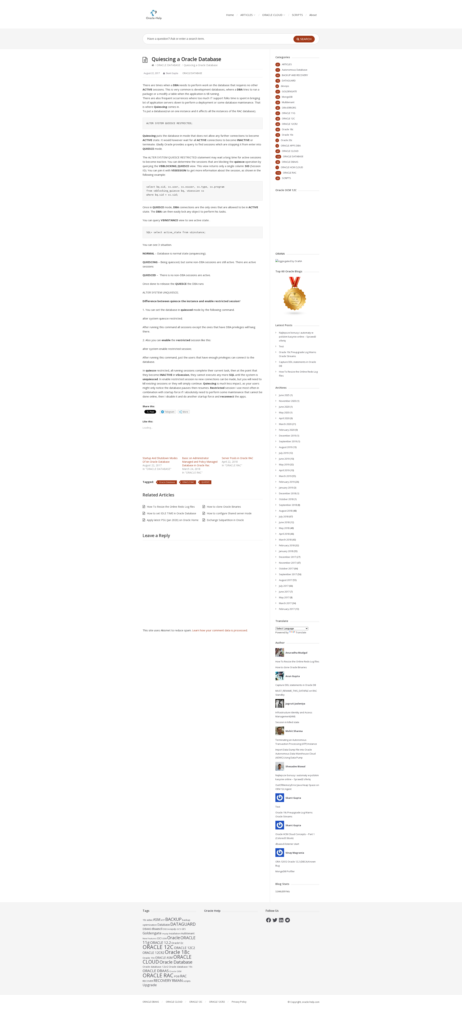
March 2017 (285, 603)
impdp (165, 933)
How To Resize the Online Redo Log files (171, 506)
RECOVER (148, 981)
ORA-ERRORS (289, 107)
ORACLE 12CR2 (290, 124)
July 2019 (283, 453)
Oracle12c (177, 943)
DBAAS (147, 929)
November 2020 (287, 401)
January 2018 (286, 551)
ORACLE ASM (164, 958)
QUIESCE (205, 482)
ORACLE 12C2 (184, 947)
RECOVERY (162, 980)
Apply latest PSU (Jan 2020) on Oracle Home (173, 520)
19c (144, 920)
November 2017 (287, 562)
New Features (149, 938)
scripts (187, 981)
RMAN (177, 980)
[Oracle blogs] (294, 315)
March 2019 (285, 476)
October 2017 (286, 568)
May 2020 (284, 412)
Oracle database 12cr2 (155, 966)
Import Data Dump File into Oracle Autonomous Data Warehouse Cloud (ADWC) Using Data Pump (295, 753)
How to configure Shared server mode (229, 513)
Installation (174, 933)
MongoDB (287, 96)
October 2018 (286, 499)
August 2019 (285, 447)
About (313, 15)
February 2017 (287, 609)
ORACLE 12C (288, 118)
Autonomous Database (294, 69)
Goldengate (152, 933)
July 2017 (283, 585)
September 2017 (288, 574)
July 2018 (283, 516)
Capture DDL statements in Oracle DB (295, 685)
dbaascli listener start (287, 844)
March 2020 (285, 424)
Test (281, 346)
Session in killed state (287, 722)
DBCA (166, 929)
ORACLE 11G (288, 113)
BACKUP (173, 919)
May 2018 (284, 528)
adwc (149, 920)
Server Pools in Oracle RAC (237, 458)
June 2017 (284, 591)
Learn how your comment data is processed (219, 630)
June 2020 (284, 406)
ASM (156, 919)
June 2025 (284, 395)
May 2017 (284, 597)
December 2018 (287, 493)
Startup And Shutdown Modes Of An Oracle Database (160, 459)
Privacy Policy (239, 1001)
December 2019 (287, 435)
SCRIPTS (297, 15)
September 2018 (288, 505)
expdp (172, 929)
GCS (179, 929)
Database (163, 925)
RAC (183, 976)
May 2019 (284, 464)
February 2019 (287, 481)
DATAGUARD (289, 80)
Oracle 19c (287, 134)
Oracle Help (212, 911)
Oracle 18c (287, 129)
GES (184, 929)
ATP (163, 920)
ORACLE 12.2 (160, 942)
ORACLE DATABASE (168, 65)
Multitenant (288, 102)
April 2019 (284, 470)
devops (285, 86)
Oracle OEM (175, 971)
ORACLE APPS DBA (291, 145)
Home (230, 15)
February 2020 (287, 429)
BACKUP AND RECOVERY (295, 75)
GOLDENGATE (289, 91)
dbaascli (157, 929)
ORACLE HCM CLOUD (292, 167)
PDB (177, 976)
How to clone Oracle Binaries (224, 506)
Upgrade (150, 985)
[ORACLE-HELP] (154, 14)
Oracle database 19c (180, 966)
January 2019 (286, 487)
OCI (159, 938)
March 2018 (285, 539)
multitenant (188, 933)
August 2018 (285, 510)
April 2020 (284, 418)
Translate (301, 632)
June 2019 (284, 458)
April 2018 (284, 533)
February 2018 (287, 545)
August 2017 (285, 580)
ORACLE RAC (188, 482)
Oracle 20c (286, 140)
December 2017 (287, 557)
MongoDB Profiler (285, 871)
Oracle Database (167, 482)
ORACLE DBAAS (290, 161)
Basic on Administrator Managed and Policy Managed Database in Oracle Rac (199, 461)
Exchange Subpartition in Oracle (225, 520)
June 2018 (284, 522)
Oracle (173, 937)
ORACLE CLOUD (272, 15)
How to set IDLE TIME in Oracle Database (171, 513)
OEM (164, 938)
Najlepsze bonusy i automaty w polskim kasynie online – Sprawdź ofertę (297, 336)
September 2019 (288, 441)
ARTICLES (246, 15)
